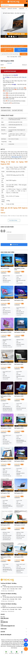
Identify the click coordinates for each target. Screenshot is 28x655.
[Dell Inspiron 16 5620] (7, 356)
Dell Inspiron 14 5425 (6, 332)
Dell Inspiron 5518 (18, 428)
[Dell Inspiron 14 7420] (7, 453)
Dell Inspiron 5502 (18, 557)
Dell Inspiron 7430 (18, 300)
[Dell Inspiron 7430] (20, 292)
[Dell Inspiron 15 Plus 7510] (20, 260)
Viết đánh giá (15, 244)
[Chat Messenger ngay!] (25, 640)
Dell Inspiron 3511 (18, 493)
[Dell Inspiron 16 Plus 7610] (7, 548)
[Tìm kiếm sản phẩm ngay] (25, 5)
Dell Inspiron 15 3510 (5, 110)
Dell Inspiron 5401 (18, 364)
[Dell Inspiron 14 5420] (7, 420)
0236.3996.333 (11, 590)
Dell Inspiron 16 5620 (6, 364)
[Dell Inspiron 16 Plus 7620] (7, 388)
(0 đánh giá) (9, 63)
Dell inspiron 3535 (5, 300)
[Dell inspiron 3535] (7, 292)
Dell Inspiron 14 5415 (19, 525)
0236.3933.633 (11, 611)
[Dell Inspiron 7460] (7, 485)
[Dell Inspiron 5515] (7, 516)
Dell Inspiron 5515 (5, 525)
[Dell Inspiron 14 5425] (7, 324)
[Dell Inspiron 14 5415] (20, 516)
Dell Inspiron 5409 (18, 396)
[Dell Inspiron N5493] (20, 453)
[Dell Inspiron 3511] (20, 485)
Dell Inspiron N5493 (19, 461)
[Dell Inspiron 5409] (20, 388)
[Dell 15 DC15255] (7, 260)
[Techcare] (13, 2)
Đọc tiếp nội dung (13, 220)
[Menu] (2, 2)
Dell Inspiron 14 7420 (6, 461)
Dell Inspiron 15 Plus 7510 (19, 269)
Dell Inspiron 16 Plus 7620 (6, 397)
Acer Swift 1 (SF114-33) (17, 110)
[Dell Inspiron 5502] (20, 548)
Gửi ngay (24, 54)
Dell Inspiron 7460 (5, 493)
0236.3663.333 (11, 601)
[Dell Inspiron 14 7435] (20, 324)
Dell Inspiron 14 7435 (19, 332)
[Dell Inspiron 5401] (20, 356)
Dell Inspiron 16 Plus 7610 (6, 557)
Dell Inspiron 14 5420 (6, 428)
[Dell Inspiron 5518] (20, 420)
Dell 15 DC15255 (5, 268)
